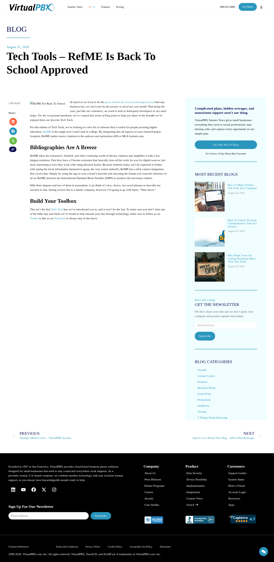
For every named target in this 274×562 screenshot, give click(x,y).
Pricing (120, 7)
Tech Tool (57, 209)
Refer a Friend (236, 485)
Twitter (34, 218)
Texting (202, 411)
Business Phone (207, 387)
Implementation (195, 485)
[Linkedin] (13, 489)
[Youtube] (23, 489)
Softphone (204, 405)
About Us (150, 473)
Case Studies (151, 504)
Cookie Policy (115, 546)
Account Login (237, 492)
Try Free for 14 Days (226, 144)
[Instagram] (54, 489)
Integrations (193, 492)
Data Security (194, 473)
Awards (202, 369)
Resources (234, 498)
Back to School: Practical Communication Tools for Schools (242, 223)
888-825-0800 (227, 7)
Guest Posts (204, 393)
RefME (47, 131)
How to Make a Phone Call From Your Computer (242, 187)
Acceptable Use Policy (141, 546)
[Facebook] (33, 489)
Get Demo (247, 6)
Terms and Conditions (67, 546)
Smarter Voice (74, 7)
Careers (148, 492)
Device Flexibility (196, 479)
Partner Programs (154, 485)
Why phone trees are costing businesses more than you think (241, 258)
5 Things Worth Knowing (212, 417)
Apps (231, 504)
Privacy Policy (93, 546)
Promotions (204, 399)
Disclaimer (165, 546)
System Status (236, 479)
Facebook (59, 218)
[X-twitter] (43, 489)
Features (105, 7)
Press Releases (152, 479)
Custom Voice (194, 498)
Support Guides (237, 473)
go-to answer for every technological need (129, 102)
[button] (13, 122)
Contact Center (206, 375)
